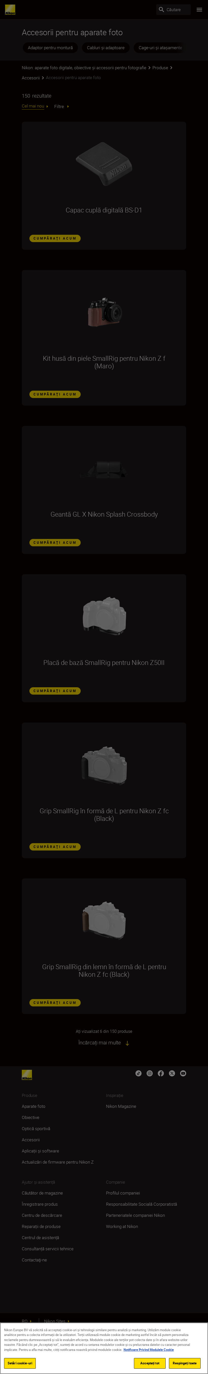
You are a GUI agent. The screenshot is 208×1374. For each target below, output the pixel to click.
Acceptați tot (149, 1363)
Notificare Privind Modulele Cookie (149, 1349)
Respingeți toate (185, 1363)
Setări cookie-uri (20, 1363)
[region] (104, 1348)
